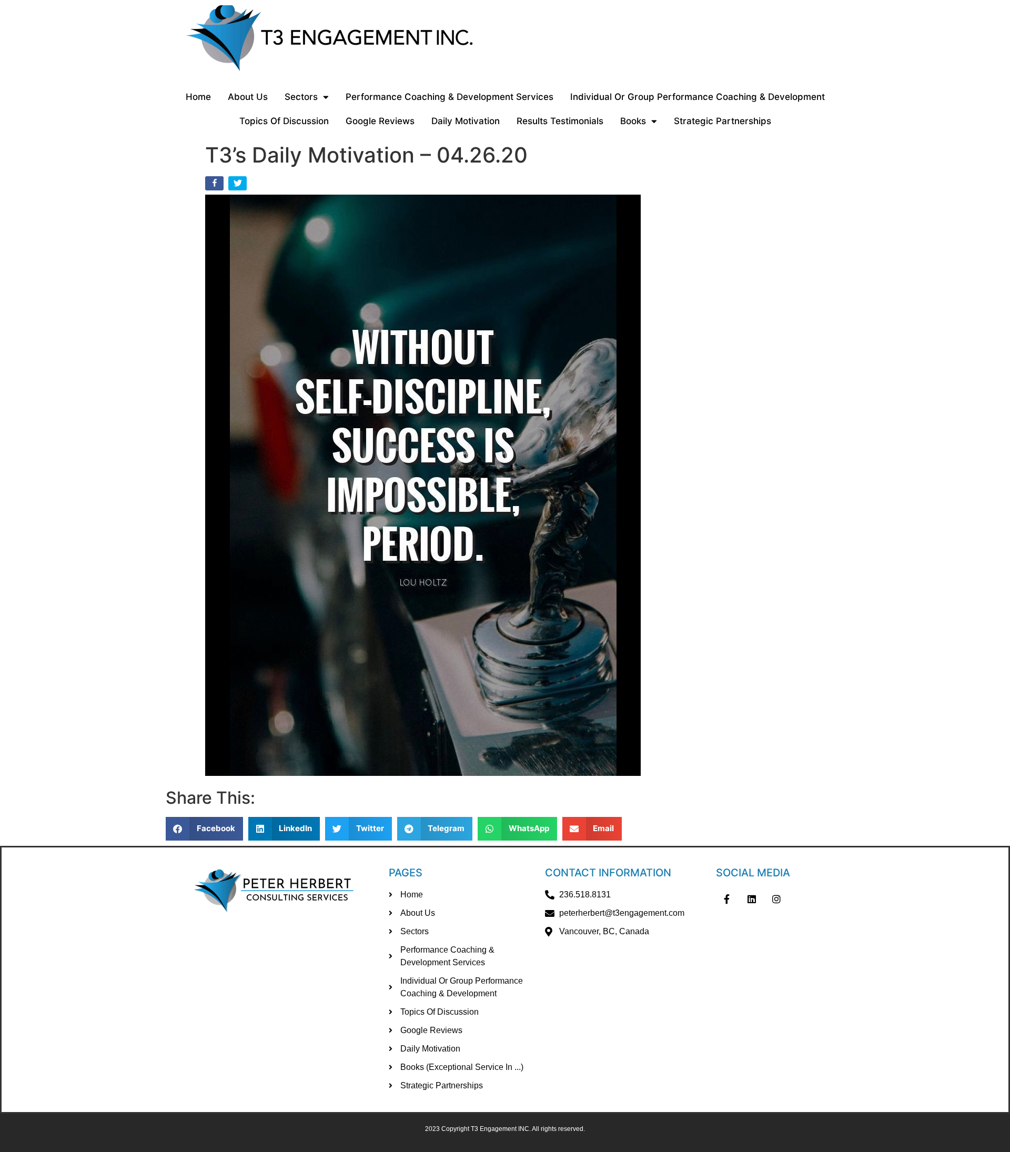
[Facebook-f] (726, 899)
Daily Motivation (465, 121)
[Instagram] (776, 899)
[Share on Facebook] (215, 185)
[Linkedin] (751, 899)
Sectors (301, 97)
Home (198, 97)
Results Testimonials (560, 121)
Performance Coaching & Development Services (449, 97)
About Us (248, 97)
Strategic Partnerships (722, 121)
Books (633, 121)
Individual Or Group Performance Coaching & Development (697, 97)
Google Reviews (380, 121)
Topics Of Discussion (284, 121)
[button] (204, 829)
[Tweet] (238, 185)
